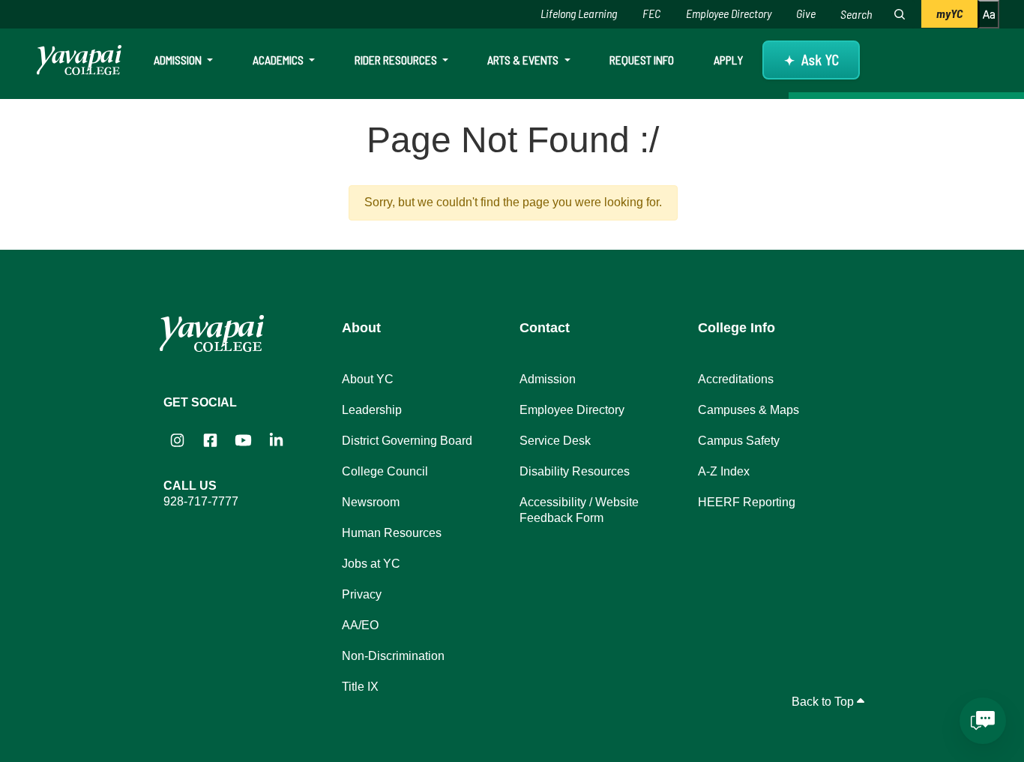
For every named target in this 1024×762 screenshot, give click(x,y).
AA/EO (360, 625)
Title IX (360, 686)
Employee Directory (728, 13)
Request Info (641, 59)
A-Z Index (724, 471)
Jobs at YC (371, 563)
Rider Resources (397, 59)
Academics (279, 59)
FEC (651, 13)
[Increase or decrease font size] (988, 14)
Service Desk (555, 440)
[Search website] (899, 14)
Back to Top (824, 701)
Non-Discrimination (393, 656)
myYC (949, 13)
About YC (368, 379)
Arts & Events (524, 59)
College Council (385, 471)
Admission (179, 59)
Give (806, 13)
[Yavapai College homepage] (79, 60)
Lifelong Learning (578, 13)
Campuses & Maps (748, 410)
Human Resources (392, 532)
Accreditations (736, 379)
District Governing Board (407, 440)
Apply (728, 59)
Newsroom (371, 502)
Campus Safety (739, 440)
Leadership (372, 410)
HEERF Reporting (746, 502)
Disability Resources (574, 471)
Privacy (362, 594)
